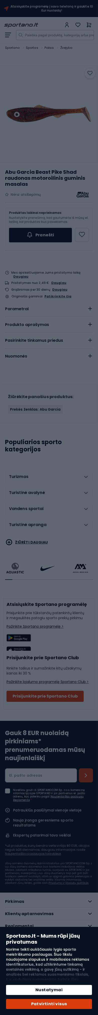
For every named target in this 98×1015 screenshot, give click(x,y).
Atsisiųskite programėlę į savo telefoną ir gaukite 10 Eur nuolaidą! (52, 9)
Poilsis (49, 48)
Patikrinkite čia (57, 296)
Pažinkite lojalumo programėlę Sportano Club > (48, 681)
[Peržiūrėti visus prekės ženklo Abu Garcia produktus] (83, 195)
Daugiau (20, 276)
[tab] (49, 309)
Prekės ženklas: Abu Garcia (35, 409)
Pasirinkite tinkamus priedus (34, 340)
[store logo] (33, 25)
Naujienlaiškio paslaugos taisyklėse (33, 854)
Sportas (32, 48)
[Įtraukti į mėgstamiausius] (90, 73)
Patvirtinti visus (49, 1004)
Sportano (12, 48)
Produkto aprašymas (27, 324)
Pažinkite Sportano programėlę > (35, 626)
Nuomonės (16, 356)
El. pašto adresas (25, 775)
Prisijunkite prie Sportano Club (45, 696)
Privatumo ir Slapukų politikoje (68, 883)
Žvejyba (66, 48)
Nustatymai (49, 990)
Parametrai (17, 309)
